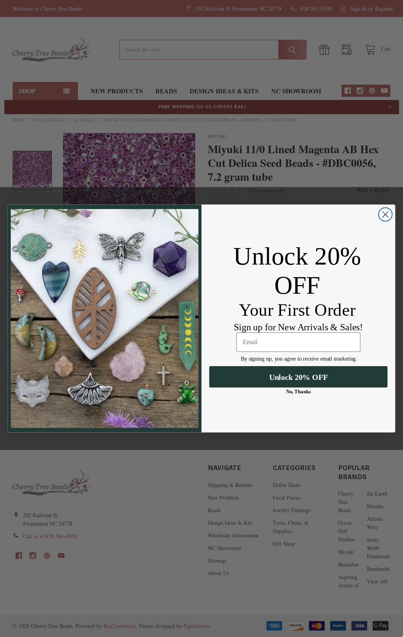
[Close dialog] (385, 214)
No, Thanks (298, 391)
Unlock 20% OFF (298, 377)
